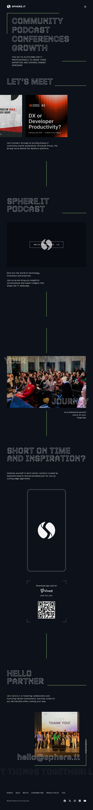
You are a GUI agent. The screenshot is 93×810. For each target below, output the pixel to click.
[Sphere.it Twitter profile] (69, 801)
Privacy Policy (52, 793)
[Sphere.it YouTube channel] (85, 801)
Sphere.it (16, 696)
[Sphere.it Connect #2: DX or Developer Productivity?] (46, 116)
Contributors (37, 793)
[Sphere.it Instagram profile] (74, 801)
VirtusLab (25, 801)
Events (10, 793)
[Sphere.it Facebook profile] (64, 801)
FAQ (63, 793)
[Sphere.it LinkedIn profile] (79, 801)
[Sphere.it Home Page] (17, 6)
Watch (25, 793)
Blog (18, 793)
